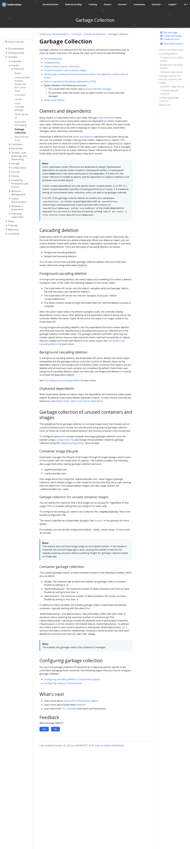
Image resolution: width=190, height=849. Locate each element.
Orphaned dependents (171, 72)
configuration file (65, 439)
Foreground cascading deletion (171, 59)
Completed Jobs (52, 62)
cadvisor (85, 460)
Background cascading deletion (171, 66)
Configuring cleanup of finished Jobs (63, 683)
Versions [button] (156, 4)
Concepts (76, 34)
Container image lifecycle (172, 86)
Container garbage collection (169, 92)
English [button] (172, 4)
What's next (165, 104)
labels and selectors (83, 136)
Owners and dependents (171, 49)
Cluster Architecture (94, 34)
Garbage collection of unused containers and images (170, 79)
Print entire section (173, 43)
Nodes (47, 85)
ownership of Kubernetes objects (81, 700)
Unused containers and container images (65, 70)
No (55, 729)
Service (78, 140)
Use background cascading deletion (62, 380)
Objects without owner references (61, 66)
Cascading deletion (168, 53)
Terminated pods (53, 58)
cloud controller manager (98, 88)
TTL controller (69, 708)
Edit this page (170, 32)
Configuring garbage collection (169, 99)
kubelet (48, 424)
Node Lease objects (54, 100)
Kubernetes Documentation (54, 34)
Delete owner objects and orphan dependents (79, 401)
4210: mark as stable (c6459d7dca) (106, 745)
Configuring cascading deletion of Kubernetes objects (72, 679)
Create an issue (171, 39)
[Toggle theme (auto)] (186, 4)
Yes (44, 729)
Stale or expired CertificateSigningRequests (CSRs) (70, 81)
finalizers (82, 265)
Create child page (172, 35)
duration (84, 520)
